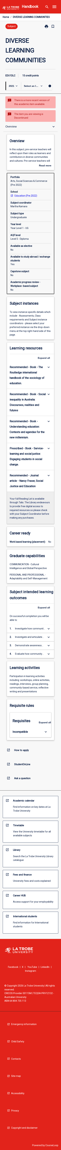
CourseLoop (51, 1145)
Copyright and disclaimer (24, 1127)
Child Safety (17, 1041)
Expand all (44, 358)
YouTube (32, 967)
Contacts (16, 1058)
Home (6, 17)
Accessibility (17, 1093)
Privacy (15, 1110)
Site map (16, 1076)
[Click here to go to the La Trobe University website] (10, 8)
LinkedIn (45, 967)
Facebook (13, 967)
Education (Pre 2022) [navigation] (26, 195)
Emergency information (24, 1024)
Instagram (30, 971)
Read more (45, 166)
